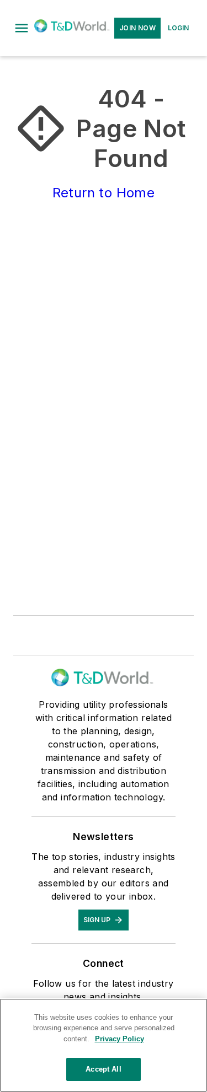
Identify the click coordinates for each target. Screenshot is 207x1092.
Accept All (103, 1069)
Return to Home (103, 193)
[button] (21, 28)
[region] (103, 1045)
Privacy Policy (119, 1039)
